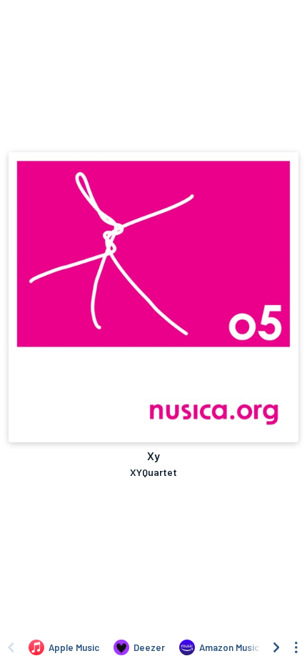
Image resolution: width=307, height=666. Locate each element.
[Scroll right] (276, 647)
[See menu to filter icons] (296, 647)
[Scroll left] (10, 647)
